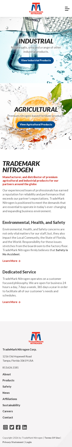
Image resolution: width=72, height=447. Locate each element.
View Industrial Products (36, 60)
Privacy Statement (13, 442)
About (7, 374)
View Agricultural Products (36, 124)
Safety (7, 386)
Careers (8, 411)
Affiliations (10, 399)
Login (28, 442)
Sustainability (11, 405)
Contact (8, 417)
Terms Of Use (52, 437)
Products (8, 380)
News (6, 392)
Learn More (12, 260)
